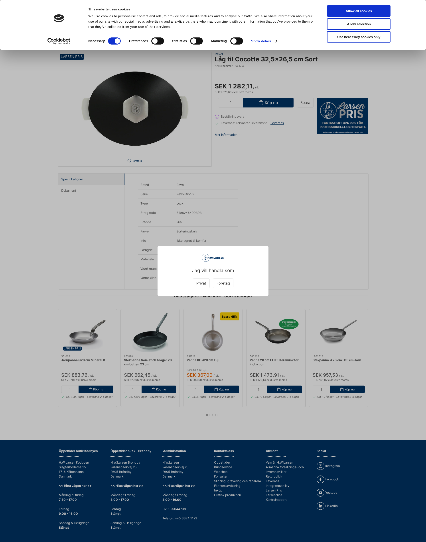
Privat (201, 283)
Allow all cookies (359, 11)
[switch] (157, 41)
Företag (223, 283)
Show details (261, 41)
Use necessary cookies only (358, 37)
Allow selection (359, 24)
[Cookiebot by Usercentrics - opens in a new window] (58, 41)
